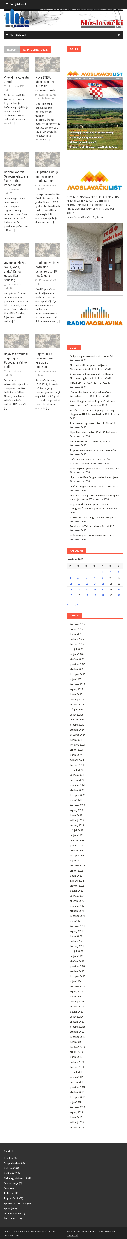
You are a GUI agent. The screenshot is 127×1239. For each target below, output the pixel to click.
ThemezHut (72, 1234)
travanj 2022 (77, 885)
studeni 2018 (77, 1092)
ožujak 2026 (76, 649)
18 (70, 589)
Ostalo (8, 1188)
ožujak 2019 (76, 1072)
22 (103, 589)
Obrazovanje (11, 1183)
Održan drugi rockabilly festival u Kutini (92, 486)
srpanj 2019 (76, 1051)
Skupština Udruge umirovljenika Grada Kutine (47, 176)
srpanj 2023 (76, 810)
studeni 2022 (77, 850)
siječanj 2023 (77, 840)
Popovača (9, 1198)
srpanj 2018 (76, 1112)
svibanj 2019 (77, 1062)
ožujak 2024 (76, 769)
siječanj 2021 (77, 961)
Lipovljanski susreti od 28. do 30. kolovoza (93, 432)
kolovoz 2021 (77, 926)
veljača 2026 (77, 654)
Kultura (8, 1168)
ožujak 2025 (76, 709)
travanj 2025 (77, 704)
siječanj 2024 (77, 780)
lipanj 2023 (76, 815)
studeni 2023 (77, 790)
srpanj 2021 (76, 931)
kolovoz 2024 (77, 744)
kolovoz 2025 (77, 684)
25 (70, 595)
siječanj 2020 (77, 1021)
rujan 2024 (76, 739)
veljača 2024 (77, 774)
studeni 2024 (77, 729)
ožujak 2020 (76, 1011)
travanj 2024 (77, 765)
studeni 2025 (77, 669)
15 (103, 583)
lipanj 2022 (76, 875)
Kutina (8, 1173)
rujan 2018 (76, 1102)
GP (11, 89)
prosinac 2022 (77, 845)
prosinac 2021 (77, 906)
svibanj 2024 (77, 759)
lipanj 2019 (76, 1056)
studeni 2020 (77, 971)
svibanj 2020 (77, 1001)
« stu (69, 604)
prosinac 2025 (77, 664)
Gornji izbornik (18, 4)
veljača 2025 (77, 714)
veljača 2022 (77, 895)
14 (94, 583)
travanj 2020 (77, 1006)
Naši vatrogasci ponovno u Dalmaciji (90, 535)
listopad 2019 (77, 1036)
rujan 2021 (76, 921)
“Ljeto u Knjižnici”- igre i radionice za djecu (94, 477)
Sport (7, 1208)
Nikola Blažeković (49, 98)
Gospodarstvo (12, 1163)
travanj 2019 (77, 1067)
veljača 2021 (77, 956)
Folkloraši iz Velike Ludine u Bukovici (90, 526)
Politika (8, 1193)
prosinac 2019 (77, 1026)
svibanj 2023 (77, 820)
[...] (13, 123)
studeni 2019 (77, 1031)
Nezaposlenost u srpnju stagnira (88, 441)
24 (119, 589)
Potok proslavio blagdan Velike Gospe (91, 517)
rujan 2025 (76, 679)
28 (94, 595)
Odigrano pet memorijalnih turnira (89, 356)
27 (86, 595)
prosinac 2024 (77, 724)
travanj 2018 (77, 1127)
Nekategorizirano (14, 1178)
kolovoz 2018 (77, 1107)
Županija (9, 1218)
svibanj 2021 (77, 941)
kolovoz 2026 (77, 624)
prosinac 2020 (77, 966)
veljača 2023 (77, 835)
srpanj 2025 (76, 689)
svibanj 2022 (77, 880)
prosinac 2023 (77, 785)
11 (70, 583)
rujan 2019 (76, 1041)
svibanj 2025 (77, 699)
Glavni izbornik (18, 35)
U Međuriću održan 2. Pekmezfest (88, 383)
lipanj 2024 (76, 754)
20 (86, 589)
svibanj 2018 (77, 1122)
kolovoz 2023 (77, 805)
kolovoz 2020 (77, 986)
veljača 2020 (77, 1016)
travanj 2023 (77, 825)
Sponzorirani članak (15, 1203)
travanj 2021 (77, 946)
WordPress (90, 1231)
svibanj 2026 (77, 639)
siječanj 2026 (77, 659)
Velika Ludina (11, 1213)
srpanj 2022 (76, 870)
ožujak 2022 (76, 890)
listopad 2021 (77, 915)
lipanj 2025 (76, 694)
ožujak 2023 (76, 830)
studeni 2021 (77, 910)
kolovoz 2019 (77, 1046)
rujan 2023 (76, 800)
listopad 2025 (77, 674)
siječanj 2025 (77, 719)
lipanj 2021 (76, 936)
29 (103, 595)
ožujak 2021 (76, 951)
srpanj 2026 (76, 629)
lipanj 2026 (76, 634)
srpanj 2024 (76, 749)
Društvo (8, 1158)
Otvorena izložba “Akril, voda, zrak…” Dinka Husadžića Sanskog (15, 271)
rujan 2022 (76, 860)
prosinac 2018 (77, 1087)
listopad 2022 (77, 855)
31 (119, 595)
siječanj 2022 (77, 900)
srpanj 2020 (76, 991)
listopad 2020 (77, 976)
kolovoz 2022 (77, 865)
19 (78, 589)
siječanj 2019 (77, 1082)
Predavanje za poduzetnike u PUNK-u (91, 423)
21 (94, 589)
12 (78, 583)
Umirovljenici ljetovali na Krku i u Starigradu (94, 468)
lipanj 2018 (76, 1117)
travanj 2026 (77, 644)
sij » (76, 604)
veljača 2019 (77, 1077)
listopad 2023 (77, 795)
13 (86, 583)
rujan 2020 (76, 981)
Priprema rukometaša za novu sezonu (91, 450)
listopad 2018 (77, 1097)
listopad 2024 (77, 734)
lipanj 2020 (76, 996)
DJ (11, 287)
